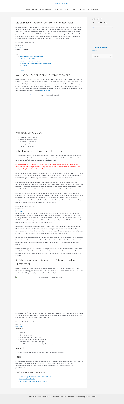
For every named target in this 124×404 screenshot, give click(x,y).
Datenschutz (80, 396)
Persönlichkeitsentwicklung (41, 9)
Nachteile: (25, 67)
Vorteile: (25, 65)
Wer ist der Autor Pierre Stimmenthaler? (31, 56)
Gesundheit (58, 9)
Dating (66, 9)
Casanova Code (45, 90)
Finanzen (82, 9)
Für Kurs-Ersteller (90, 396)
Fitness (27, 9)
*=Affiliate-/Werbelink (59, 396)
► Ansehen (19, 47)
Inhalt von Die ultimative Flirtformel (29, 61)
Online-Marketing (93, 9)
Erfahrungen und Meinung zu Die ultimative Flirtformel (35, 63)
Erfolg (74, 9)
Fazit (22, 70)
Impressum (71, 396)
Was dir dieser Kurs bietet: (28, 58)
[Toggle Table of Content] (16, 54)
